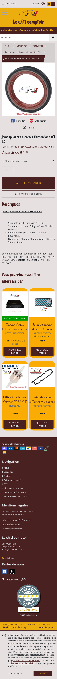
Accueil (8, 46)
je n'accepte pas (14, 673)
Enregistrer (40, 120)
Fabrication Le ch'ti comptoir (16, 496)
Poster (31, 127)
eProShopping (19, 627)
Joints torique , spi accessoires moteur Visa (22, 52)
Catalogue (8, 472)
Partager (20, 120)
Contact (35, 3)
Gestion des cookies (11, 524)
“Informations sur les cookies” (26, 660)
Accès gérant (47, 627)
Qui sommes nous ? (12, 480)
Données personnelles (12, 528)
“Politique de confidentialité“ (21, 663)
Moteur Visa (37, 46)
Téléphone (9, 558)
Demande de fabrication (14, 492)
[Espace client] (43, 4)
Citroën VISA (21, 46)
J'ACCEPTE (43, 673)
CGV (5, 484)
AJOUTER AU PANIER (28, 183)
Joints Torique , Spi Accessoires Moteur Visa (28, 146)
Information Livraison (13, 488)
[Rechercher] (53, 37)
